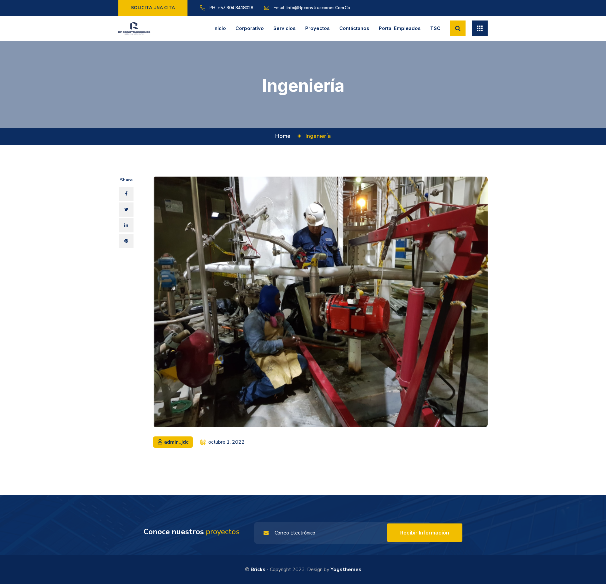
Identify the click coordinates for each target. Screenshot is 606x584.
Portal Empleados (400, 28)
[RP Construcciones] (134, 28)
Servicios (284, 28)
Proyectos (317, 28)
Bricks (258, 569)
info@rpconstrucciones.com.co (318, 8)
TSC (435, 28)
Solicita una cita (153, 8)
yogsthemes (345, 569)
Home (284, 136)
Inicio (219, 28)
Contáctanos (354, 28)
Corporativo (249, 28)
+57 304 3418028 (235, 8)
